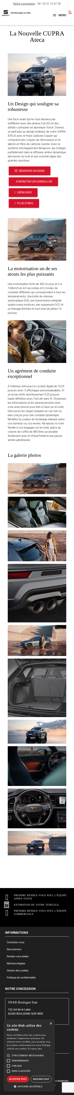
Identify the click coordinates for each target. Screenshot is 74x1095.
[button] (8, 1055)
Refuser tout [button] (41, 1079)
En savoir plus (35, 1048)
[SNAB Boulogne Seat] (17, 13)
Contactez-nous (15, 942)
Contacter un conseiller (34, 181)
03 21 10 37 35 (52, 3)
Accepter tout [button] (18, 1079)
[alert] (29, 1055)
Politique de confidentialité (21, 977)
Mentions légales (16, 963)
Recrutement (14, 949)
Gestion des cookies (17, 970)
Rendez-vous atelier (18, 956)
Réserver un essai (32, 171)
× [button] (50, 1023)
